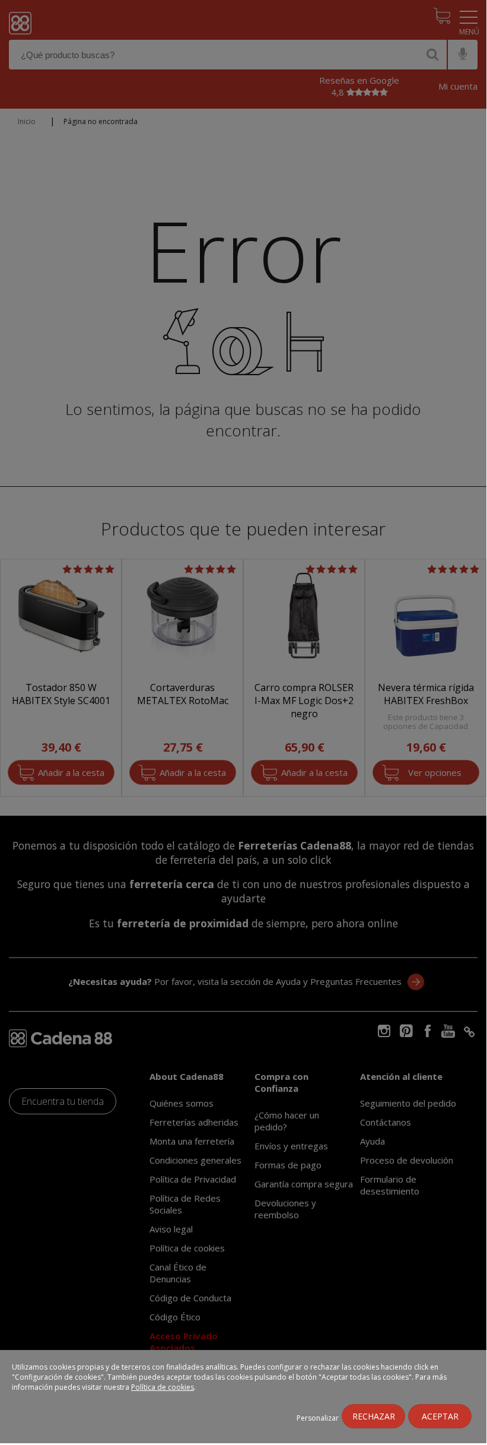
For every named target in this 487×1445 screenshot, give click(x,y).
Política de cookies (162, 1387)
